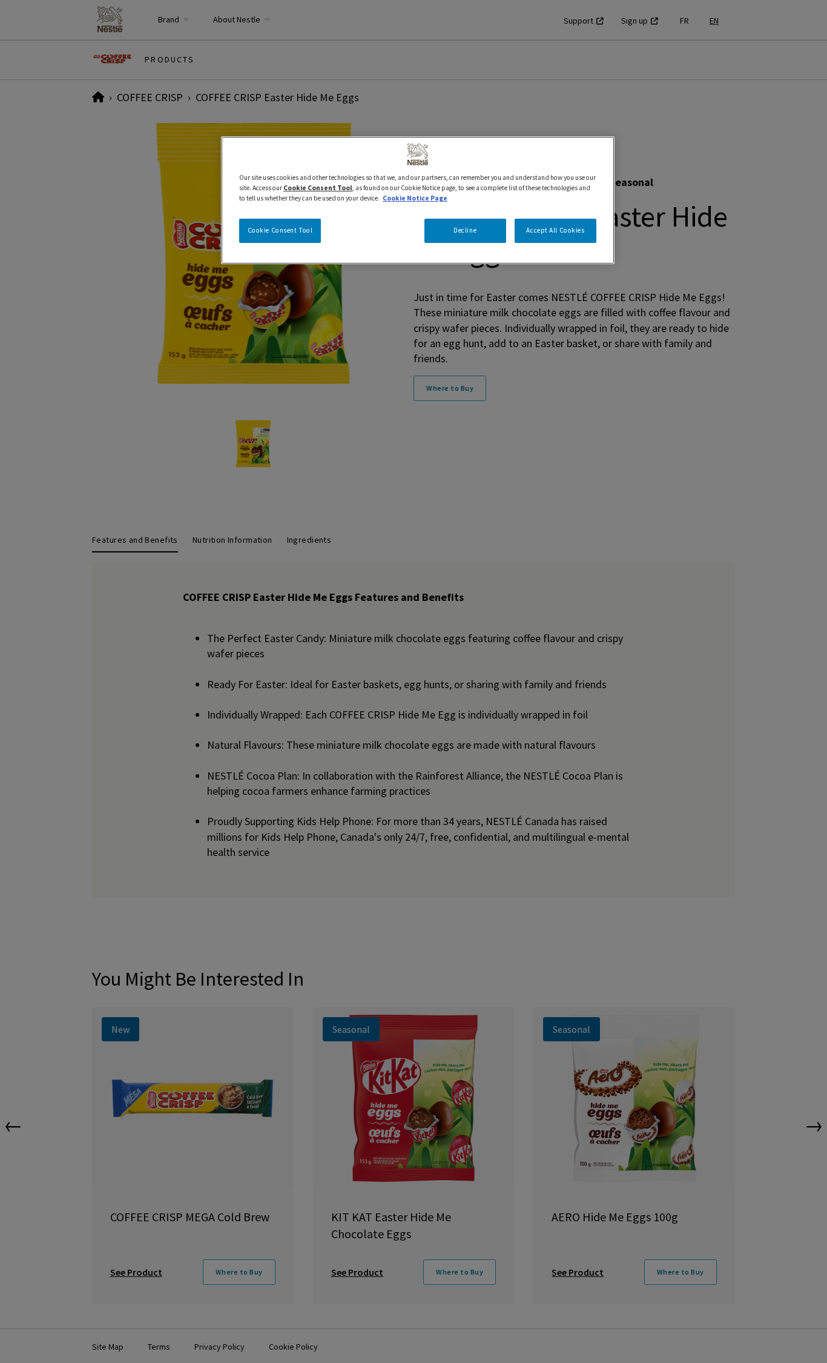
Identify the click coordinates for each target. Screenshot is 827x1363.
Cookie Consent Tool (280, 230)
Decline (464, 230)
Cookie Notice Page (415, 198)
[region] (417, 200)
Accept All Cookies (555, 230)
